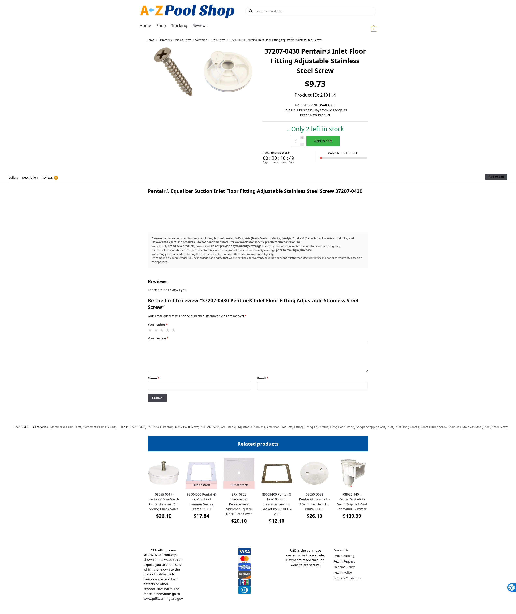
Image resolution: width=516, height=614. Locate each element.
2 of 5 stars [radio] (156, 330)
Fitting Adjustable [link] (316, 427)
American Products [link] (279, 427)
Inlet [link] (390, 427)
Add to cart (323, 141)
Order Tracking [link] (343, 556)
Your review (158, 338)
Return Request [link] (344, 561)
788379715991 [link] (210, 427)
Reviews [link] (49, 177)
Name (153, 378)
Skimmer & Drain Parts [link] (210, 40)
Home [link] (150, 40)
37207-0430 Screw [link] (186, 427)
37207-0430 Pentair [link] (160, 427)
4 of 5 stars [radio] (167, 330)
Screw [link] (443, 427)
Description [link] (30, 177)
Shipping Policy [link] (344, 567)
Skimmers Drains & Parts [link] (175, 40)
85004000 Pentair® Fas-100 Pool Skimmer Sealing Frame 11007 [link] (201, 501)
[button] (369, 29)
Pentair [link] (414, 427)
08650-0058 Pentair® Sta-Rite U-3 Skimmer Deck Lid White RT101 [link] (314, 501)
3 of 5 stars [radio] (162, 330)
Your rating (158, 324)
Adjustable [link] (228, 427)
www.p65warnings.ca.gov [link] (163, 598)
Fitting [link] (298, 427)
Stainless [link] (455, 427)
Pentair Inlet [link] (429, 427)
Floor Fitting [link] (346, 427)
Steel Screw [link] (500, 427)
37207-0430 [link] (137, 427)
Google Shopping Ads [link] (370, 427)
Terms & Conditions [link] (347, 578)
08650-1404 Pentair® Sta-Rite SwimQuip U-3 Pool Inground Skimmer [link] (352, 501)
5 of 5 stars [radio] (173, 330)
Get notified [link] (201, 526)
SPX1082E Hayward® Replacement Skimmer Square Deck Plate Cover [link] (239, 504)
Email (262, 378)
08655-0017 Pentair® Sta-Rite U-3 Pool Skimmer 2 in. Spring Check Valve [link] (163, 501)
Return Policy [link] (342, 572)
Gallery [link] (13, 177)
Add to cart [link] (164, 526)
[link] (511, 587)
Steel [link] (487, 427)
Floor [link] (333, 427)
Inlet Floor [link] (401, 427)
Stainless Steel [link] (472, 427)
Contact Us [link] (340, 550)
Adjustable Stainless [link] (251, 427)
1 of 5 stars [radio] (150, 330)
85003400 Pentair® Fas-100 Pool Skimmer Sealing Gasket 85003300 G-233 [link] (277, 504)
